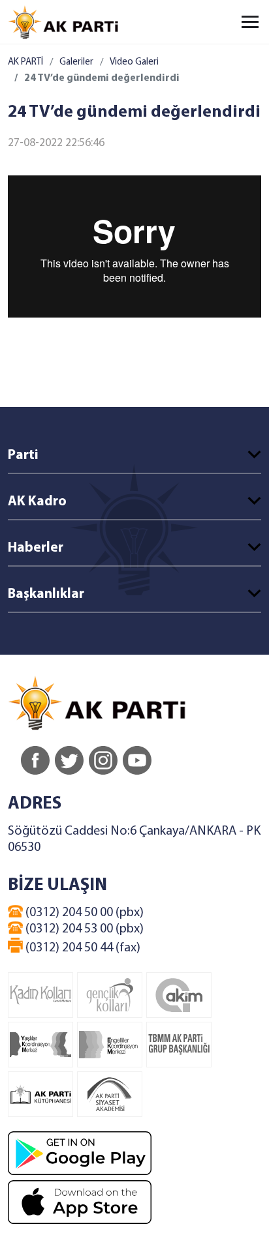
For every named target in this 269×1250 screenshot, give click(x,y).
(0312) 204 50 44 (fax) (81, 948)
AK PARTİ (25, 62)
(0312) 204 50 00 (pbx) (83, 912)
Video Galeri (134, 62)
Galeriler (76, 62)
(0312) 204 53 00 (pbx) (83, 929)
